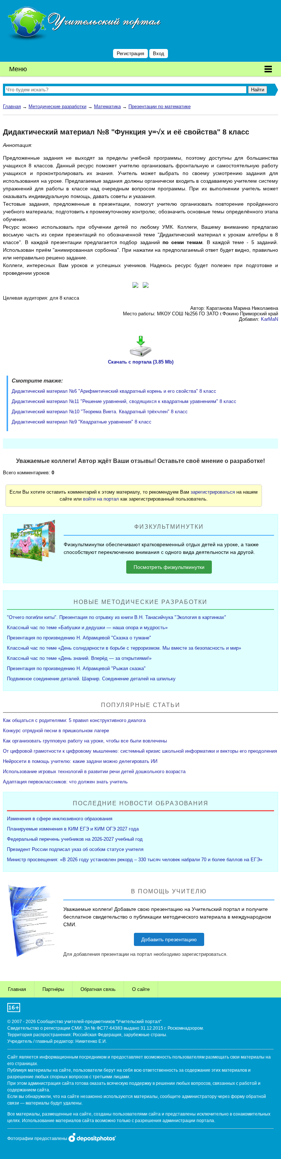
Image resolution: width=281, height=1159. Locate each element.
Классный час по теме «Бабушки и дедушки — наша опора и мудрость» (87, 627)
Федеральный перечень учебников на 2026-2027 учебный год (75, 839)
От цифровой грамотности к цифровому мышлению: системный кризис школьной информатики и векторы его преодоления (140, 751)
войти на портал (101, 499)
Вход (158, 53)
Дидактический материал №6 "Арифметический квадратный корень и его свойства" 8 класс (114, 391)
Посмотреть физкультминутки (169, 567)
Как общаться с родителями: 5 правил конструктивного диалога (74, 720)
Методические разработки (57, 106)
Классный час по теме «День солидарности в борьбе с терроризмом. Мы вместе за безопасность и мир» (124, 648)
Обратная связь (98, 989)
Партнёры (53, 989)
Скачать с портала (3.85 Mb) (140, 362)
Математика (107, 106)
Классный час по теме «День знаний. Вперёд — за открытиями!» (79, 658)
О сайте (141, 989)
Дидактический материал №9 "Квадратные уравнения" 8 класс (81, 422)
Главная (12, 106)
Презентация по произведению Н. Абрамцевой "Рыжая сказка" (76, 668)
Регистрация (130, 53)
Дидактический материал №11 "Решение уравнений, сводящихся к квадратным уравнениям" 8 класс (124, 401)
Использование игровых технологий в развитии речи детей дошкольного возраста (94, 771)
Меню (18, 69)
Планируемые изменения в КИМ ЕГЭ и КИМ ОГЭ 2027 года (73, 829)
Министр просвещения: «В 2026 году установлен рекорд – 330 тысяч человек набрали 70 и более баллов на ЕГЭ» (134, 859)
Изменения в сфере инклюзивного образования (59, 818)
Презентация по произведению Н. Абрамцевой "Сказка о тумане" (79, 638)
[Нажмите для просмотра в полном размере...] (135, 286)
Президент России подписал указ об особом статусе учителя (75, 849)
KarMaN (269, 319)
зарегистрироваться (213, 492)
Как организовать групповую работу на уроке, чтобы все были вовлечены (85, 741)
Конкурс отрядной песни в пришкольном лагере (56, 730)
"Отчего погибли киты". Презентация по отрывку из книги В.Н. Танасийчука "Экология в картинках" (116, 617)
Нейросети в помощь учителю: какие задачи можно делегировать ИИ (80, 761)
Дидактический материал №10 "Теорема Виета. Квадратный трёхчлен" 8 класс (100, 411)
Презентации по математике (159, 106)
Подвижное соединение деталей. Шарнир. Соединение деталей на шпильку (91, 678)
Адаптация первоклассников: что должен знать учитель (65, 781)
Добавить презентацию (169, 939)
